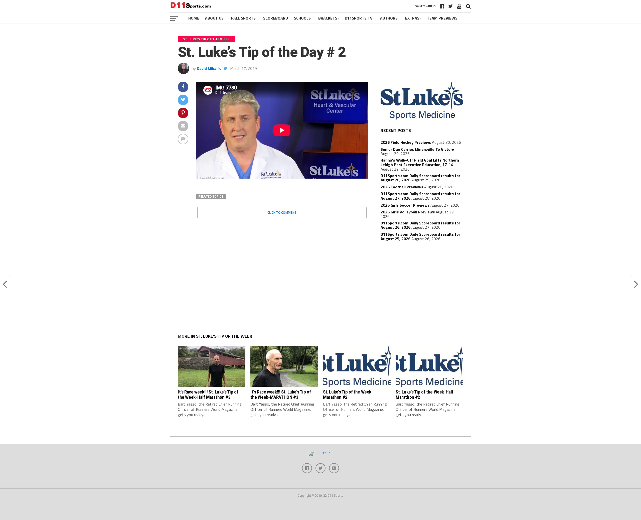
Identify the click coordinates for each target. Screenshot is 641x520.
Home (193, 18)
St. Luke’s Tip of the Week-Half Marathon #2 (424, 394)
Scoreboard (275, 18)
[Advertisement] (422, 282)
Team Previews (442, 18)
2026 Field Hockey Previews (406, 142)
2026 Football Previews (402, 187)
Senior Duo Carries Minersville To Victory (417, 149)
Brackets (327, 18)
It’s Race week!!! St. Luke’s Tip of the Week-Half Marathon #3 (208, 394)
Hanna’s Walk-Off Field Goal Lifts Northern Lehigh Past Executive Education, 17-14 (420, 162)
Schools (302, 18)
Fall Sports (243, 18)
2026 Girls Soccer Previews (405, 205)
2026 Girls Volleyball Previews (408, 212)
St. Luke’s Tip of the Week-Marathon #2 (348, 394)
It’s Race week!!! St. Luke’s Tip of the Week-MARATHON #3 (280, 394)
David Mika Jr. (209, 68)
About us (214, 18)
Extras (412, 18)
